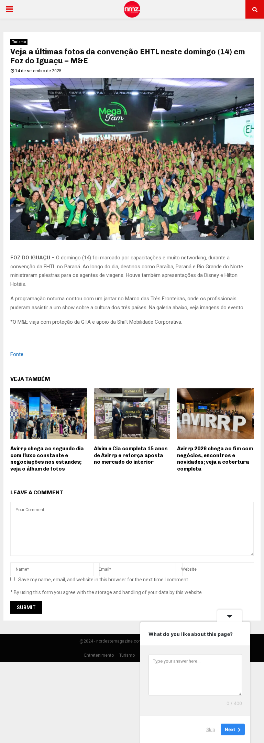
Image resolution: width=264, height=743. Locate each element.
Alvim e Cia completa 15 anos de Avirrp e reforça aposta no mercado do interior (131, 455)
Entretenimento (99, 655)
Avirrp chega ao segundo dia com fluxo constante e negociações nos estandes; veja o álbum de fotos (47, 458)
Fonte (16, 354)
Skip (210, 729)
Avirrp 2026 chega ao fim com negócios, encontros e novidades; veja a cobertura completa (215, 458)
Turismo (19, 42)
